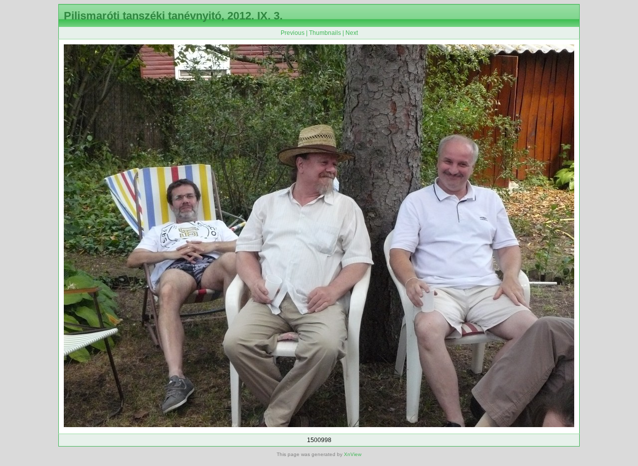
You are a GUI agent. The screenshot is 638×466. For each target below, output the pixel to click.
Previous (293, 32)
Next (351, 32)
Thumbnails (325, 32)
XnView (352, 454)
